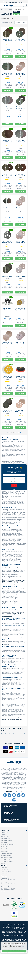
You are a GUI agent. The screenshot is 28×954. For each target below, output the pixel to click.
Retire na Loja (4, 869)
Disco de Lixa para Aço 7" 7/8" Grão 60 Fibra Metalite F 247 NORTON (20, 142)
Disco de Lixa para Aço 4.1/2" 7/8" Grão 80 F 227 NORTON (7, 41)
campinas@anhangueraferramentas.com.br (9, 880)
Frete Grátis (4, 867)
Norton (15, 570)
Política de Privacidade (7, 861)
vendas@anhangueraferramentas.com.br (10, 807)
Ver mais (20, 788)
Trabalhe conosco (5, 836)
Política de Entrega (5, 859)
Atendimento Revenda (6, 840)
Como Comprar (5, 851)
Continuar (16, 14)
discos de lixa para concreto (16, 581)
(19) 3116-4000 (7, 806)
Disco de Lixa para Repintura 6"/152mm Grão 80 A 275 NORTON (20, 75)
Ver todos (3, 891)
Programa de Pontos (6, 871)
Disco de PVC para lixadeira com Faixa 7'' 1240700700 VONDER (20, 378)
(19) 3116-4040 (7, 814)
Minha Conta (4, 842)
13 (18, 432)
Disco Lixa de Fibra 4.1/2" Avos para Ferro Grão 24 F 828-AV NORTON (7, 243)
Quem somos (4, 832)
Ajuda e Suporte (6, 849)
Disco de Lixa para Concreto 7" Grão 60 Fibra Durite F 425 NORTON (7, 412)
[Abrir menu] (2, 5)
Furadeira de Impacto (7, 719)
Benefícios (4, 865)
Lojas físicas (4, 834)
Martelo (20, 717)
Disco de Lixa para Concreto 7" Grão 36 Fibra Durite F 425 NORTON (7, 276)
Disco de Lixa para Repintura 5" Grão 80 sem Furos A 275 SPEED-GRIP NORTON (7, 344)
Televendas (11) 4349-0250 (8, 888)
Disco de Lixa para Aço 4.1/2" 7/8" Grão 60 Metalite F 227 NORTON (21, 108)
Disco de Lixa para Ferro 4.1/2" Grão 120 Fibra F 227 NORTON (20, 41)
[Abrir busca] (23, 5)
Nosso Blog (4, 846)
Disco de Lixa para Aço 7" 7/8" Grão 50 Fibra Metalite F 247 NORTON (7, 142)
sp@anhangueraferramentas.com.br (7, 889)
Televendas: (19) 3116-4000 (8, 879)
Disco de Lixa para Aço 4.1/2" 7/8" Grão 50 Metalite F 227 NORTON (7, 176)
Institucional (5, 830)
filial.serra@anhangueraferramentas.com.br (9, 885)
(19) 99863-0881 (8, 821)
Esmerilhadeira (17, 719)
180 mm (7, 644)
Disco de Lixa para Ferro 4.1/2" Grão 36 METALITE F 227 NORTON (7, 209)
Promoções (4, 873)
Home (4, 9)
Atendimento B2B (5, 838)
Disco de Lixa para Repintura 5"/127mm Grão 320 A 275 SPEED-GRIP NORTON (20, 276)
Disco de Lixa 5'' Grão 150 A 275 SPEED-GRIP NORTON (20, 344)
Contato (3, 863)
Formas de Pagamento (6, 853)
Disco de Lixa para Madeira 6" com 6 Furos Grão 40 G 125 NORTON (7, 378)
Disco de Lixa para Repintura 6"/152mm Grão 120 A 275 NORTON (20, 209)
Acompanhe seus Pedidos (7, 844)
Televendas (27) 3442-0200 (8, 884)
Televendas (4, 876)
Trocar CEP (16, 11)
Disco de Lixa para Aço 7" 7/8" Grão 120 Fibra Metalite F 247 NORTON (20, 176)
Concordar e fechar (14, 950)
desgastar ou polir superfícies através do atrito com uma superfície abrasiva (11, 615)
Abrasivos (11, 9)
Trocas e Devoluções (6, 857)
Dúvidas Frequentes (6, 855)
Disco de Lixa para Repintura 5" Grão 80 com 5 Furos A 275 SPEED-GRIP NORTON (20, 412)
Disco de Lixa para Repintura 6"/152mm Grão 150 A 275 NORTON (20, 243)
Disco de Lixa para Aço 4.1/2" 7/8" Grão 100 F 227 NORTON (7, 74)
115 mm (21, 643)
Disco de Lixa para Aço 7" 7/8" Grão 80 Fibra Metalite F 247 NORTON (7, 108)
